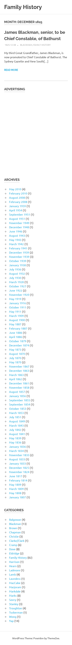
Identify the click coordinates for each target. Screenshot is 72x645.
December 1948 (19, 227)
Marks (13, 595)
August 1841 (17, 434)
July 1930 (15, 277)
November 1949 (19, 223)
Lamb (12, 574)
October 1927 (17, 286)
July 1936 (15, 269)
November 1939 (19, 256)
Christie (14, 536)
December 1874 (19, 345)
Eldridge (14, 553)
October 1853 (17, 408)
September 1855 (19, 400)
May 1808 (15, 493)
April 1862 (15, 379)
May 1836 (15, 442)
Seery (12, 599)
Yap (11, 620)
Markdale (15, 591)
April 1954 (15, 210)
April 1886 (15, 337)
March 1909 (16, 315)
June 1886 (15, 332)
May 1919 (15, 299)
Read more (11, 70)
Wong (12, 616)
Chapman (15, 532)
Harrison (14, 561)
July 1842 (15, 429)
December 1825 (19, 467)
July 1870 (15, 358)
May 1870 (15, 362)
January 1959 (17, 206)
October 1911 (17, 307)
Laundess (15, 578)
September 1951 (19, 214)
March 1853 (16, 412)
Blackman (26, 44)
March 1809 (16, 488)
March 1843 (16, 425)
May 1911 (15, 311)
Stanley (13, 604)
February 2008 (18, 201)
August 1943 (17, 235)
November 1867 (19, 366)
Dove (12, 549)
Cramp (13, 545)
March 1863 (16, 374)
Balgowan (15, 519)
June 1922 (15, 290)
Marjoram (15, 587)
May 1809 (15, 484)
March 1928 (16, 282)
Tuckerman (16, 612)
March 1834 (16, 450)
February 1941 (18, 248)
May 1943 (15, 239)
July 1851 (15, 417)
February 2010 (18, 193)
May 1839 (15, 438)
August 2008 (17, 197)
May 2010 (15, 189)
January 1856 (17, 396)
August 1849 (17, 421)
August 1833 (17, 459)
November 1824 (19, 472)
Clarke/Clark (16, 540)
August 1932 (17, 273)
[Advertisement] (36, 132)
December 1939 (19, 252)
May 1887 (15, 324)
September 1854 (19, 404)
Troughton (15, 608)
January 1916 (17, 303)
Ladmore (14, 570)
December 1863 (19, 370)
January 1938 (17, 265)
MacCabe (14, 583)
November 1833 (19, 455)
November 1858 (19, 387)
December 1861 (19, 383)
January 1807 (17, 497)
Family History (23, 7)
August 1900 (17, 320)
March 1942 (16, 244)
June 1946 (15, 231)
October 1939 (17, 261)
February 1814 (18, 480)
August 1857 (17, 391)
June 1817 (15, 476)
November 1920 (19, 294)
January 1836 (17, 446)
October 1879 (17, 341)
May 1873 (15, 349)
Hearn (13, 566)
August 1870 (17, 353)
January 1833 (17, 463)
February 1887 (18, 328)
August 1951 (17, 218)
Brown (13, 528)
